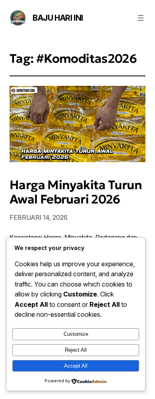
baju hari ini (58, 18)
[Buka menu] (140, 18)
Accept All (75, 366)
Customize (76, 334)
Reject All (76, 350)
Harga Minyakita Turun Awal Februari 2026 (76, 192)
